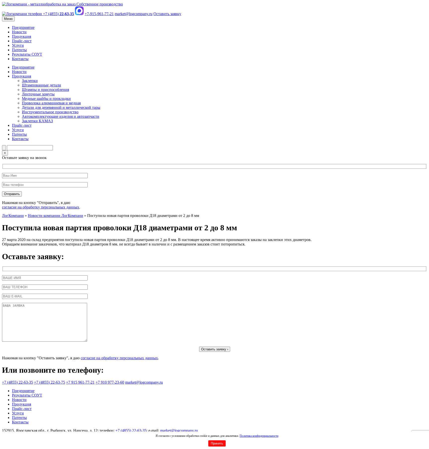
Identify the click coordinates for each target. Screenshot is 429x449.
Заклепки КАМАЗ (37, 121)
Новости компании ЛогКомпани (55, 215)
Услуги (18, 45)
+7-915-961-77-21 (99, 14)
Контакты (20, 59)
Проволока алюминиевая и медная (51, 103)
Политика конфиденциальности (259, 436)
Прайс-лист (22, 41)
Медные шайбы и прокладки (46, 98)
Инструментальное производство (50, 112)
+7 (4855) (58, 14)
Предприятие (23, 27)
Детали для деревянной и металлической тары (61, 107)
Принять (217, 443)
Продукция (21, 36)
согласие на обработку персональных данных (40, 207)
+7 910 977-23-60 (110, 382)
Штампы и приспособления (45, 89)
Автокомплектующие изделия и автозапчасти (60, 116)
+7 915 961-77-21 (80, 382)
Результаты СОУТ (27, 54)
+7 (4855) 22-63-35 (17, 382)
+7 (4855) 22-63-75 (49, 382)
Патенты (19, 50)
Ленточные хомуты (38, 94)
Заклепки (30, 81)
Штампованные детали (41, 85)
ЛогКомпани (13, 215)
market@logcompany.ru (133, 14)
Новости (19, 32)
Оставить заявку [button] (167, 14)
